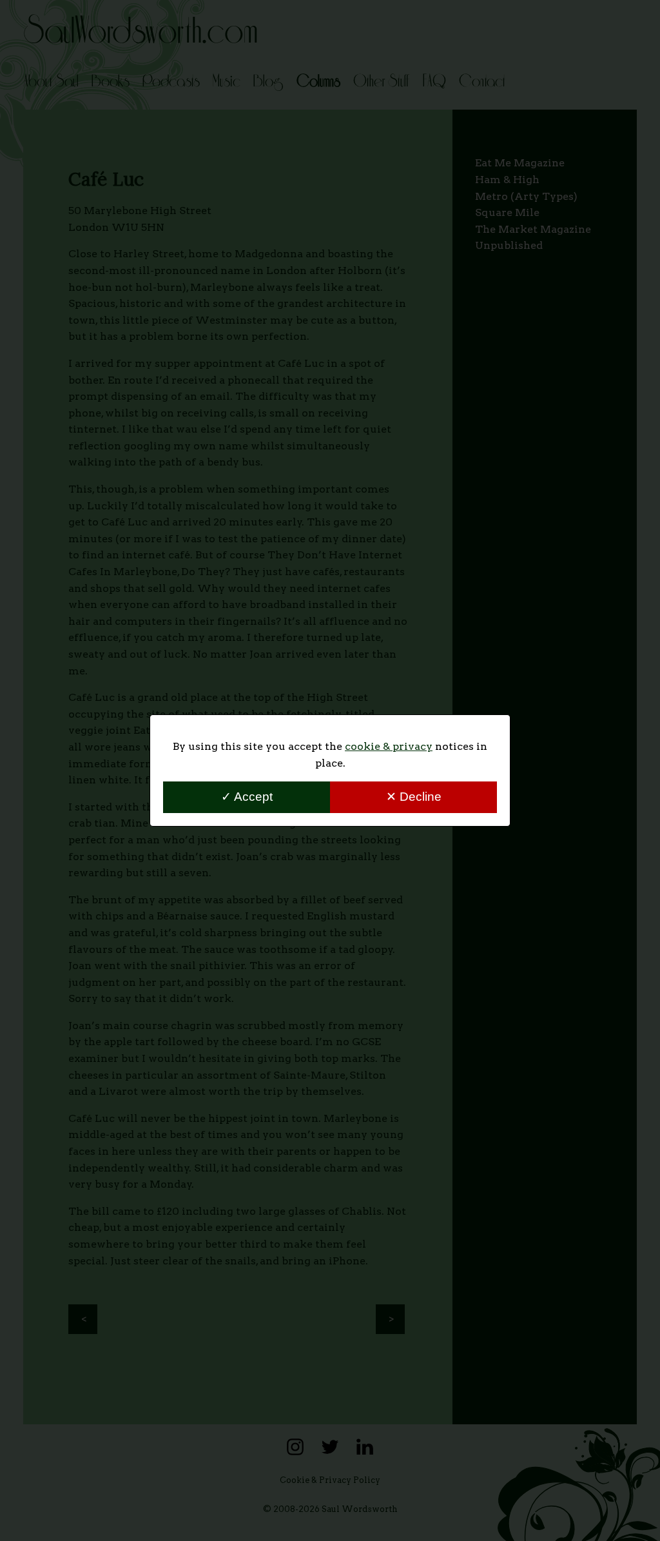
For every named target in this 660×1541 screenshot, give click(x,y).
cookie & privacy (388, 746)
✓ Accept (247, 796)
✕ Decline (414, 796)
